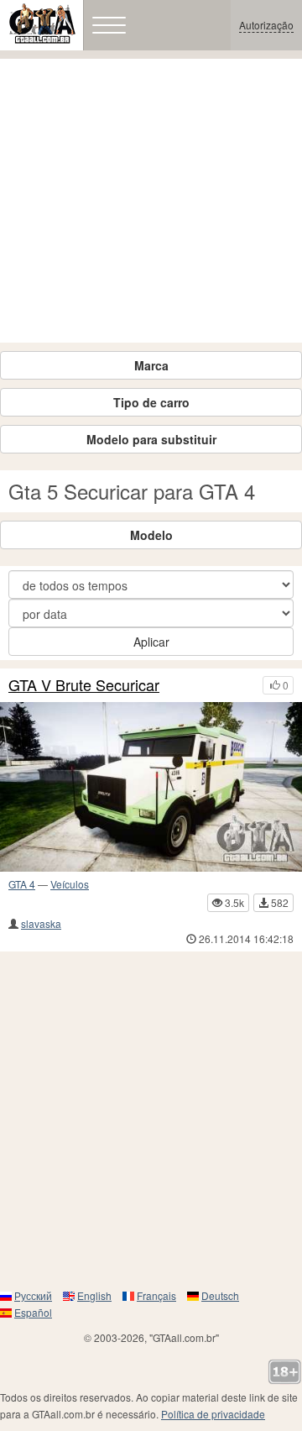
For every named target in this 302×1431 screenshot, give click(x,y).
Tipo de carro (151, 402)
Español (33, 1312)
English (94, 1295)
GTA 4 (21, 884)
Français (156, 1295)
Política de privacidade (213, 1414)
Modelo (151, 535)
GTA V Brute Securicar (83, 685)
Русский (33, 1295)
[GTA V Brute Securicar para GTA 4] (151, 787)
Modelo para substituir (151, 439)
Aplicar (151, 641)
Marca (151, 365)
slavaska (41, 923)
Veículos (69, 884)
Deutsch (220, 1295)
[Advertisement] (151, 201)
